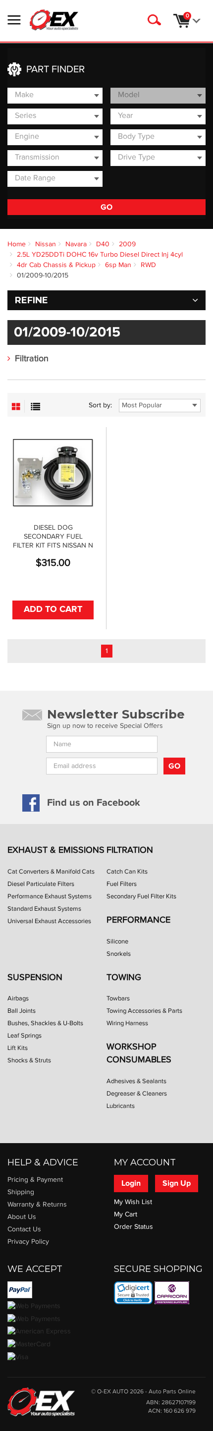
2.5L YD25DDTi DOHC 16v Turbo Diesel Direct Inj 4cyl (100, 255)
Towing (123, 977)
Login (131, 1183)
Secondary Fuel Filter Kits (141, 896)
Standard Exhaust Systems (44, 909)
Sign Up (176, 1183)
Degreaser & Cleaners (136, 1094)
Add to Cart (53, 609)
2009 (127, 244)
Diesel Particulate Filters (40, 884)
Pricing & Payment (35, 1180)
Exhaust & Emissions (56, 850)
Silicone (117, 941)
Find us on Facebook (93, 803)
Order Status (133, 1227)
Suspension (34, 977)
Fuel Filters (121, 884)
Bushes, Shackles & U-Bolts (45, 1023)
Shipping (20, 1192)
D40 (102, 244)
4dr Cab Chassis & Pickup (56, 265)
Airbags (18, 998)
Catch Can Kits (127, 872)
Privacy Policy (28, 1242)
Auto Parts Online (172, 1391)
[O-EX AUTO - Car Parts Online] (41, 1401)
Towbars (118, 998)
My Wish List (133, 1202)
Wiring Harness (127, 1023)
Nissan (45, 244)
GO (106, 207)
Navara (76, 244)
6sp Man (118, 265)
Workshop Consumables (138, 1053)
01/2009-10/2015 (42, 275)
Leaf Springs (24, 1036)
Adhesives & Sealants (136, 1081)
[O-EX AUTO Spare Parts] (54, 20)
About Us (21, 1217)
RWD (148, 265)
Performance (138, 920)
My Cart (125, 1214)
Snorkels (118, 954)
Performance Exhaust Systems (49, 896)
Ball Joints (21, 1011)
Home (16, 244)
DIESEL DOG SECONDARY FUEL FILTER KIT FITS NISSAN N (53, 537)
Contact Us (24, 1229)
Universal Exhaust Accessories (49, 921)
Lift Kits (17, 1048)
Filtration (32, 358)
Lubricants (120, 1106)
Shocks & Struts (29, 1060)
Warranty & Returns (37, 1205)
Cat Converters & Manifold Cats (51, 872)
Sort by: (100, 405)
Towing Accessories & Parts (144, 1011)
